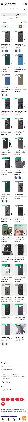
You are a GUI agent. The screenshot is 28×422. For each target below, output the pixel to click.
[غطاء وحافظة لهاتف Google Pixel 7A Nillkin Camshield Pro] (20, 163)
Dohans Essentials (9, 409)
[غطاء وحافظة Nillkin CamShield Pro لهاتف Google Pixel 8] (7, 309)
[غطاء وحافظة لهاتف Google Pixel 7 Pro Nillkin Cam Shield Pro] (20, 36)
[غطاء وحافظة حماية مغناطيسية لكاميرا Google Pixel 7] (7, 250)
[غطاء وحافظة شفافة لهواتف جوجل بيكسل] (20, 329)
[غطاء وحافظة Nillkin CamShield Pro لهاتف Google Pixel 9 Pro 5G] (20, 289)
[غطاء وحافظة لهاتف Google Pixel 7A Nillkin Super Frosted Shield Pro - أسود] (6, 201)
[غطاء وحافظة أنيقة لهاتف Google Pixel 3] (20, 270)
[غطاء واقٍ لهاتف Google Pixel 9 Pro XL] (7, 270)
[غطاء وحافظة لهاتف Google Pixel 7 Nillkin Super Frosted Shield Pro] (7, 60)
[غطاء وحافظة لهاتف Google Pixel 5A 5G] (7, 143)
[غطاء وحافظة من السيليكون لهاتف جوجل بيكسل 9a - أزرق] (6, 343)
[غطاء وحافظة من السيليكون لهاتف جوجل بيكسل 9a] (7, 329)
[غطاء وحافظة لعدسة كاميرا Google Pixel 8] (20, 103)
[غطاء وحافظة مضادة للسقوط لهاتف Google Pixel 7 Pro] (7, 163)
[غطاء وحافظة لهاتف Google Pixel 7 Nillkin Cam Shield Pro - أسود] (2, 50)
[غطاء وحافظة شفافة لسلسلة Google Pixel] (20, 230)
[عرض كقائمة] (25, 26)
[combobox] (14, 9)
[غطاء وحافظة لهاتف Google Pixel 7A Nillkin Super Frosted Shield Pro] (7, 186)
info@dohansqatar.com (9, 369)
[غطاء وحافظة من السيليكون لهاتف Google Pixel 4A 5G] (20, 80)
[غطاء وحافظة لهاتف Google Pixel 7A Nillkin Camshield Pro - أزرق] (19, 177)
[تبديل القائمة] (2, 4)
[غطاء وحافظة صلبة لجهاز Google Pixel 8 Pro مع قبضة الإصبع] (7, 230)
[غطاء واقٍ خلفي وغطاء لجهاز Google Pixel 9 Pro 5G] (7, 289)
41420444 (5, 372)
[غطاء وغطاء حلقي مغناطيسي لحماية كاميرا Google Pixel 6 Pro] (7, 210)
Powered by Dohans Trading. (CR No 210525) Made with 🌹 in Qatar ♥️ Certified (13, 411)
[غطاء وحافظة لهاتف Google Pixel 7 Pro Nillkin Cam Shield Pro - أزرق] (19, 50)
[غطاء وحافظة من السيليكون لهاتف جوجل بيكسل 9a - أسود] (2, 343)
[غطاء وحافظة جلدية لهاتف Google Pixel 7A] (20, 123)
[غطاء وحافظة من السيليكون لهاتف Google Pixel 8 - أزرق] (6, 94)
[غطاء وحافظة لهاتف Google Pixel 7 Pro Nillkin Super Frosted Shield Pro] (20, 60)
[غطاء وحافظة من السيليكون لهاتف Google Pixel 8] (7, 80)
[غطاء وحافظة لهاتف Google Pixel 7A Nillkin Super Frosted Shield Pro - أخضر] (2, 201)
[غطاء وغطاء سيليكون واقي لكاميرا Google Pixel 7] (20, 143)
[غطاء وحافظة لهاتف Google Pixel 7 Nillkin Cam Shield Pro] (7, 36)
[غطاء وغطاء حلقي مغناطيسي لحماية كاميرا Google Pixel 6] (20, 186)
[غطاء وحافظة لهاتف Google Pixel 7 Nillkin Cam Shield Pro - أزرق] (6, 50)
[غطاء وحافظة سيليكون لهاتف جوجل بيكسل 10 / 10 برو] (20, 309)
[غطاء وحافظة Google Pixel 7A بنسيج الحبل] (20, 210)
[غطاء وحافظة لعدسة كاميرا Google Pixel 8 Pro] (7, 103)
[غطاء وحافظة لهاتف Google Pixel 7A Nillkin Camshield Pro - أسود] (16, 177)
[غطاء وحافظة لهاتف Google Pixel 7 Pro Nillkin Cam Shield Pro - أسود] (16, 50)
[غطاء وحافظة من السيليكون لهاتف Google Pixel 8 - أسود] (2, 94)
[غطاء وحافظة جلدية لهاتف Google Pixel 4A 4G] (7, 123)
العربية (2, 394)
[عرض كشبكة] (20, 26)
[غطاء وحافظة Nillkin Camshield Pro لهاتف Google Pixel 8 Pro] (20, 250)
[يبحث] (25, 9)
